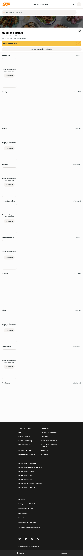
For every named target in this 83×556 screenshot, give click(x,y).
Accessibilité (22, 513)
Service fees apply (7, 38)
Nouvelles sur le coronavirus (27, 522)
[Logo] (7, 4)
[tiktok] (39, 540)
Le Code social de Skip (25, 508)
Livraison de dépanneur (27, 471)
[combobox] (40, 12)
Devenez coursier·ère (49, 433)
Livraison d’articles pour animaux (30, 483)
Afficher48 (76, 165)
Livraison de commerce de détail (30, 467)
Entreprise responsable (26, 454)
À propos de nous (24, 429)
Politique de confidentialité (27, 504)
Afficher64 (76, 128)
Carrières (44, 437)
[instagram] (32, 540)
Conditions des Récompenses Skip (29, 527)
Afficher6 (76, 383)
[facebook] (26, 540)
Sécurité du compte (24, 518)
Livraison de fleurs (25, 475)
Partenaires (45, 429)
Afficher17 (76, 274)
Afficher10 (76, 92)
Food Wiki (44, 450)
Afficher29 (76, 201)
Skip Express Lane (24, 445)
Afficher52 (76, 237)
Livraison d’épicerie (25, 479)
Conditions (21, 499)
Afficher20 (76, 310)
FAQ (19, 433)
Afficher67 (76, 55)
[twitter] (20, 540)
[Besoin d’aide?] (73, 4)
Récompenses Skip (25, 441)
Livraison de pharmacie (26, 487)
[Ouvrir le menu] (79, 4)
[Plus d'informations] (79, 30)
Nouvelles (44, 454)
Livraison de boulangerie (27, 463)
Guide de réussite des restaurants (49, 445)
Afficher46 (76, 347)
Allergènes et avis (20, 38)
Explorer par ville (24, 450)
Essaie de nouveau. (9, 71)
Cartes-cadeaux (24, 437)
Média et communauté (49, 441)
